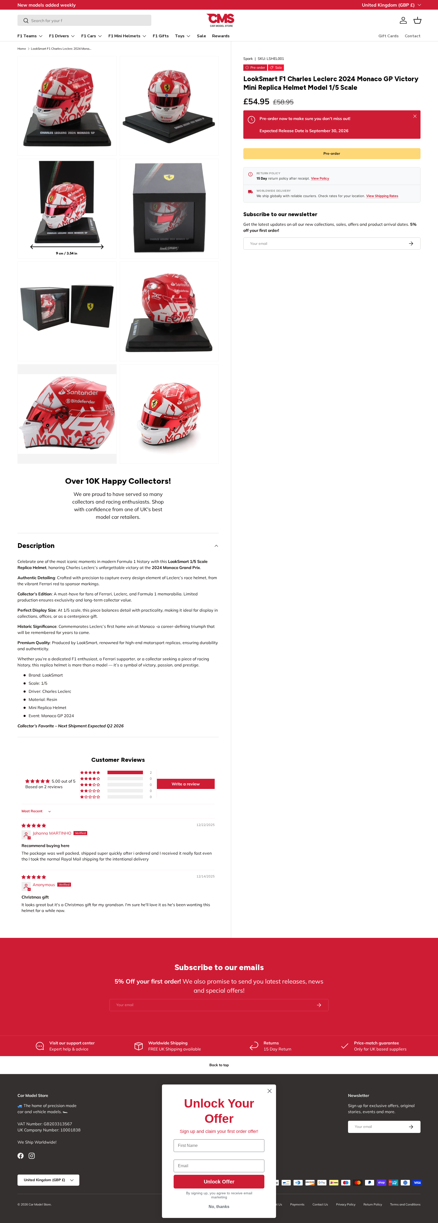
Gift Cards (388, 36)
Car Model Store (40, 1204)
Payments (297, 1204)
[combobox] (84, 20)
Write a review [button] (186, 783)
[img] (34, 825)
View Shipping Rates (382, 196)
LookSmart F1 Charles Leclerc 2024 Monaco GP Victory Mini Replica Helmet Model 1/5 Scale (61, 48)
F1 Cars (88, 36)
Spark (248, 58)
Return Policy (372, 1204)
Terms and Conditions (405, 1204)
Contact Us (320, 1204)
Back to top (219, 1065)
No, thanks (219, 1206)
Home (21, 48)
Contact (413, 36)
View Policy (320, 178)
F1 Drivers (59, 36)
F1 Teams (27, 36)
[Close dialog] (269, 1091)
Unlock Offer (219, 1181)
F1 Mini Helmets (124, 36)
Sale (201, 36)
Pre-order (331, 153)
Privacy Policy (345, 1204)
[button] (417, 20)
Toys (180, 36)
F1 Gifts (161, 36)
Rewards (221, 36)
